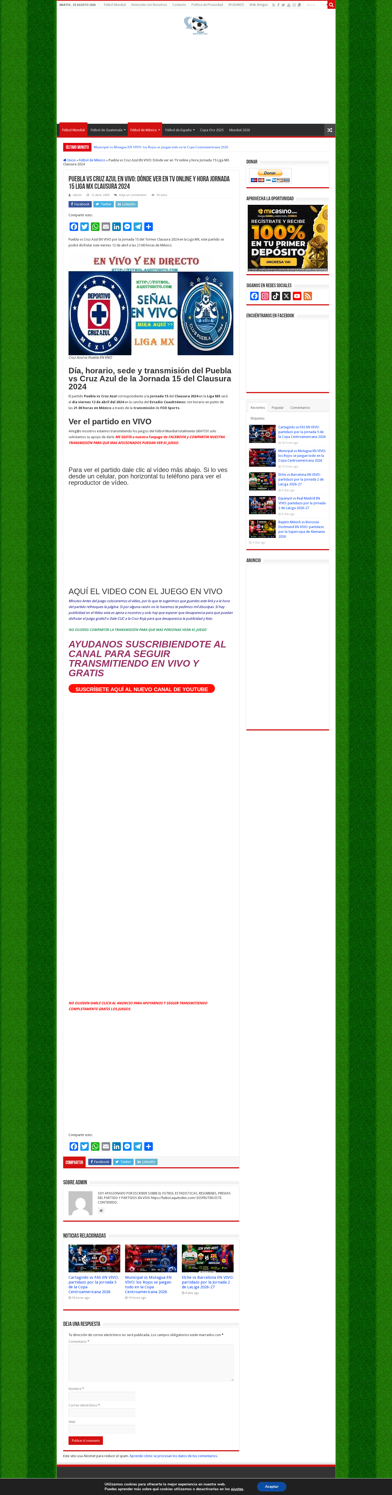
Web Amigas (259, 5)
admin (77, 195)
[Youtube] (289, 5)
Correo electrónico (84, 1405)
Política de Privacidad (207, 5)
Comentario (79, 1342)
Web (72, 1422)
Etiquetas (258, 418)
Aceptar (271, 1486)
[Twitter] (283, 5)
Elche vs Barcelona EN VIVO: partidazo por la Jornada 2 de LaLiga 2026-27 (148, 147)
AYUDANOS (236, 5)
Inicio (71, 160)
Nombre (76, 1389)
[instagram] (294, 5)
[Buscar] (331, 5)
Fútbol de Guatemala (106, 130)
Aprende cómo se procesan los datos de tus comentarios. (174, 1456)
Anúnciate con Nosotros (149, 5)
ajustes (237, 1489)
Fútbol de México (143, 130)
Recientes (258, 408)
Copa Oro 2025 (211, 130)
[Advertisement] (196, 78)
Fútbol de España (178, 130)
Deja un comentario (133, 195)
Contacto (179, 5)
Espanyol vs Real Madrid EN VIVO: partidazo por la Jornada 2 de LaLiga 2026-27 (302, 503)
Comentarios (300, 408)
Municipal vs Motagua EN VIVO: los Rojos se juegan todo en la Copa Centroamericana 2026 (148, 1284)
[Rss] (274, 5)
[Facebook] (278, 5)
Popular (278, 408)
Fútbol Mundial (115, 5)
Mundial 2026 (239, 130)
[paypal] (299, 5)
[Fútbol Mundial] (196, 25)
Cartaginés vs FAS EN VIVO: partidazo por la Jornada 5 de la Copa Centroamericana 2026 (302, 432)
